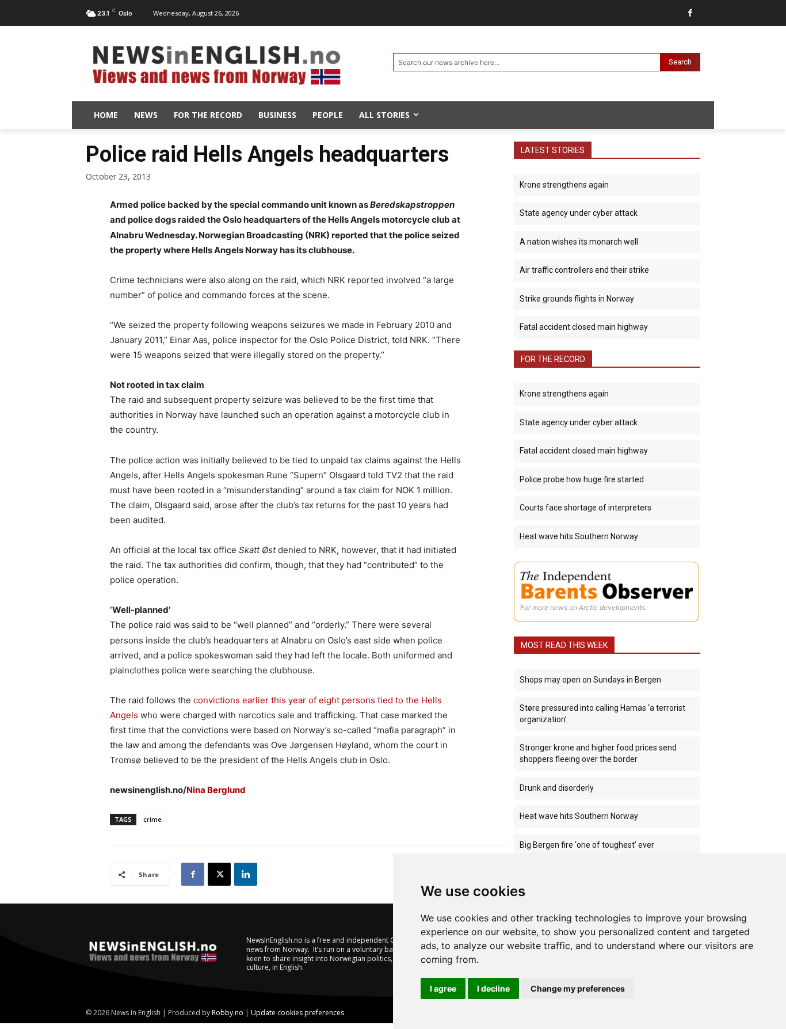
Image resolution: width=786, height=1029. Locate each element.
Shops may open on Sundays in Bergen (590, 679)
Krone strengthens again (564, 184)
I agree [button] (443, 988)
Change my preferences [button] (578, 988)
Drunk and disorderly (557, 787)
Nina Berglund (216, 789)
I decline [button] (493, 988)
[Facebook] (690, 13)
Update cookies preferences (297, 1012)
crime (152, 819)
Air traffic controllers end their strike (584, 270)
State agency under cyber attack (579, 213)
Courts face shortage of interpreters (585, 507)
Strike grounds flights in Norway (577, 298)
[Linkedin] (245, 874)
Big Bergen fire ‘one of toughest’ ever (587, 844)
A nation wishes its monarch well (579, 241)
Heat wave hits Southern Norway (579, 536)
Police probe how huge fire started (582, 479)
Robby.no (227, 1012)
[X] (219, 874)
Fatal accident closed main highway (584, 326)
